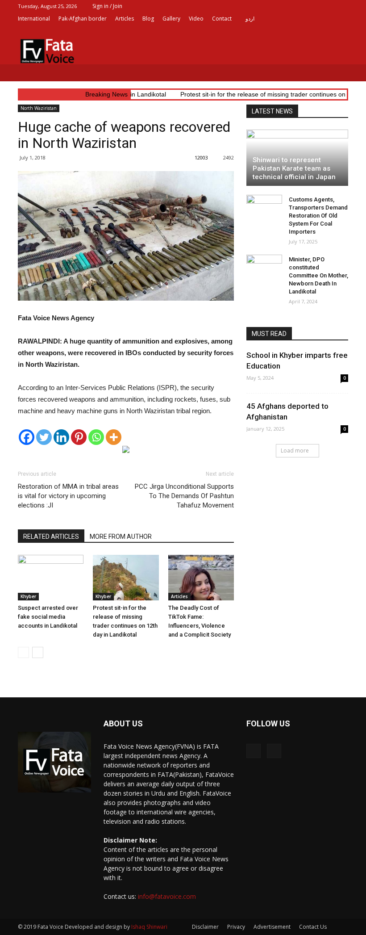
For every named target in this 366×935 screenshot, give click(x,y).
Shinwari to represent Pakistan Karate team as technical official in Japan (294, 168)
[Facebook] (326, 31)
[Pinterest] (79, 437)
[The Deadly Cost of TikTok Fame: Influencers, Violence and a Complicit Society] (201, 577)
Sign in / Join (107, 6)
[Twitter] (341, 31)
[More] (113, 437)
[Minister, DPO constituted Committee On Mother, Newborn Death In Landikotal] (264, 268)
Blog (148, 18)
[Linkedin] (61, 437)
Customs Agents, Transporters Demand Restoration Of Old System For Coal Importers (318, 215)
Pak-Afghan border (82, 18)
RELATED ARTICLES (51, 536)
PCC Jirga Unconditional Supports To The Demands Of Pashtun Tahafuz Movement (184, 495)
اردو (249, 18)
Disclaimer (205, 927)
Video (196, 18)
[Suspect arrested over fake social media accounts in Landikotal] (50, 577)
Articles (124, 18)
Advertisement (272, 927)
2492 (228, 157)
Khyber (28, 596)
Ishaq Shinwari (149, 927)
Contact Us (313, 927)
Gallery (171, 18)
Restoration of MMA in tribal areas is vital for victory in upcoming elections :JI (68, 495)
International (34, 18)
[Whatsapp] (96, 437)
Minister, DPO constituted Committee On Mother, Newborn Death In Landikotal (318, 275)
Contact (222, 18)
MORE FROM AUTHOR (121, 536)
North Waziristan (39, 108)
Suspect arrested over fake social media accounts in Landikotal (48, 616)
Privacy (236, 927)
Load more (295, 450)
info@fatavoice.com (167, 896)
